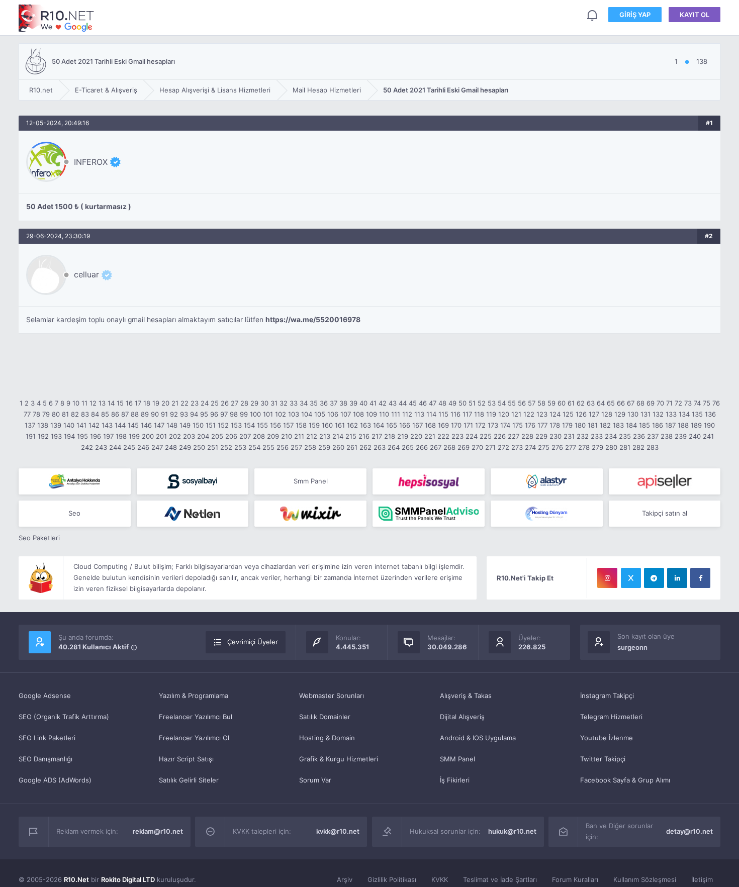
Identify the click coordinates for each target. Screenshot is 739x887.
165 (391, 425)
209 (273, 436)
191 (31, 436)
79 (46, 414)
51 (472, 403)
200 (148, 436)
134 (684, 414)
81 (65, 414)
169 (443, 425)
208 (259, 436)
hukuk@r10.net (512, 831)
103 (293, 414)
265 (408, 447)
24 (205, 403)
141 (81, 425)
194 (69, 436)
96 (214, 414)
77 (27, 414)
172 (480, 425)
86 (115, 414)
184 (631, 425)
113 (419, 414)
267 (435, 447)
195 (82, 436)
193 (56, 436)
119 (491, 414)
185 (644, 425)
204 (203, 436)
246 (143, 447)
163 (365, 425)
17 (138, 403)
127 (594, 414)
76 (716, 403)
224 (472, 436)
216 (363, 436)
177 (542, 425)
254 (254, 447)
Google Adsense (45, 696)
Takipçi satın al (664, 513)
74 (697, 403)
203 (189, 436)
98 (234, 414)
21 (174, 403)
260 (338, 447)
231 (569, 436)
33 (294, 403)
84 (95, 414)
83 (85, 414)
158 (301, 425)
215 (350, 436)
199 (134, 436)
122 (528, 414)
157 (288, 425)
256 (282, 447)
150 (198, 425)
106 (332, 414)
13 (102, 403)
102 (280, 414)
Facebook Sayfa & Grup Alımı (625, 780)
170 (456, 425)
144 (120, 425)
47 (432, 403)
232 (583, 436)
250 (199, 447)
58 (541, 403)
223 (457, 436)
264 (394, 447)
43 (393, 403)
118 (479, 414)
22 (184, 403)
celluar (86, 274)
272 (503, 447)
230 (555, 436)
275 (543, 447)
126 (581, 414)
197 (108, 436)
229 (541, 436)
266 (422, 447)
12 (93, 403)
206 (231, 436)
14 (111, 403)
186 (657, 425)
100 (255, 414)
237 (653, 436)
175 (517, 425)
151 (211, 425)
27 (234, 403)
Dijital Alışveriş (462, 717)
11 (84, 403)
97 (224, 414)
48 (442, 403)
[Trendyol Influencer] (310, 514)
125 (568, 414)
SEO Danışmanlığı (45, 759)
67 (630, 403)
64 (601, 403)
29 (254, 403)
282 (638, 447)
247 (157, 447)
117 (467, 414)
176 (530, 425)
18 (146, 403)
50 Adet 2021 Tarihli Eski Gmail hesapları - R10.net (56, 18)
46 (423, 403)
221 (429, 436)
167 (417, 425)
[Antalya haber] (75, 481)
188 (683, 425)
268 (449, 447)
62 (581, 403)
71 (669, 403)
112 (407, 414)
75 (706, 403)
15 (120, 403)
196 (95, 436)
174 (505, 425)
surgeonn (632, 647)
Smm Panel (311, 481)
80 (56, 414)
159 (314, 425)
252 (226, 447)
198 (121, 436)
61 (571, 403)
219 (402, 436)
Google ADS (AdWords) (55, 780)
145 (133, 425)
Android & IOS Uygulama (478, 738)
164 (378, 425)
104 (306, 414)
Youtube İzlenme (606, 738)
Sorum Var (315, 780)
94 (194, 414)
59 (551, 403)
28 (244, 403)
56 (522, 403)
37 (333, 403)
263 (380, 447)
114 (431, 414)
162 (352, 425)
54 (502, 403)
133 (671, 414)
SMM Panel (457, 759)
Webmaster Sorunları (331, 696)
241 (708, 436)
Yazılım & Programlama (193, 696)
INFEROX (91, 162)
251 (212, 447)
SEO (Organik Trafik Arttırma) (64, 717)
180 (580, 425)
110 (384, 414)
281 (624, 447)
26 (225, 403)
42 (383, 403)
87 (125, 414)
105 (319, 414)
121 (516, 414)
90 (155, 414)
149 (185, 425)
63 (591, 403)
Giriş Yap (635, 15)
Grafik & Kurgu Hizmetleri (338, 759)
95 (204, 414)
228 (527, 436)
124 (555, 414)
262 (365, 447)
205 (217, 436)
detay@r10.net (689, 831)
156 (275, 425)
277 (570, 447)
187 (670, 425)
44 (403, 403)
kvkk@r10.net (337, 831)
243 (101, 447)
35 (314, 403)
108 (358, 414)
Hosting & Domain (327, 738)
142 (94, 425)
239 (681, 436)
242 (87, 447)
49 (452, 403)
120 (503, 414)
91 (164, 414)
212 (311, 436)
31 (274, 403)
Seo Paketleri (39, 538)
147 (159, 425)
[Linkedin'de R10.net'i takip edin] (677, 578)
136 (710, 414)
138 (42, 425)
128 (606, 414)
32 (284, 403)
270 (477, 447)
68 (640, 403)
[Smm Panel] (193, 481)
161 (340, 425)
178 (554, 425)
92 (174, 414)
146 (146, 425)
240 (695, 436)
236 (639, 436)
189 (696, 425)
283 (652, 447)
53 (492, 403)
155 (262, 425)
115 (443, 414)
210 (286, 436)
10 (75, 403)
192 (43, 436)
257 (296, 447)
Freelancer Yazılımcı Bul (195, 717)
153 (236, 425)
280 (611, 447)
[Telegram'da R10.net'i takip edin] (654, 578)
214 (337, 436)
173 (493, 425)
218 (389, 436)
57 (531, 403)
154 (249, 425)
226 (500, 436)
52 (482, 403)
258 (310, 447)
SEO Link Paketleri (47, 738)
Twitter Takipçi (602, 759)
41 (373, 403)
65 (611, 403)
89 (145, 414)
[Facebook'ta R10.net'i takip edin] (700, 578)
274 (530, 447)
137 (30, 425)
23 (195, 403)
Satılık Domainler (324, 717)
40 (363, 403)
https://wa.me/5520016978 (312, 320)
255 (268, 447)
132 (658, 414)
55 (512, 403)
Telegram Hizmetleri (611, 717)
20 (165, 403)
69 (650, 403)
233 (597, 436)
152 (223, 425)
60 (562, 403)
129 (619, 414)
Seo (74, 513)
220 (416, 436)
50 (462, 403)
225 (486, 436)
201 (161, 436)
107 (345, 414)
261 (351, 447)
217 (377, 436)
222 (443, 436)
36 (324, 403)
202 (175, 436)
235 (625, 436)
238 (667, 436)
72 (678, 403)
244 (115, 447)
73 (688, 403)
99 (244, 414)
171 (468, 425)
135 (697, 414)
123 (541, 414)
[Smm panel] (429, 514)
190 (709, 425)
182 (605, 425)
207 (245, 436)
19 (155, 403)
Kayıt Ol (694, 15)
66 (621, 403)
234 (611, 436)
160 (327, 425)
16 (129, 403)
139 (55, 425)
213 (324, 436)
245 (129, 447)
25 (215, 403)
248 (171, 447)
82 (75, 414)
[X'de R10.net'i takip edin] (631, 578)
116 (455, 414)
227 (513, 436)
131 (645, 414)
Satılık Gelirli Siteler (189, 780)
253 (240, 447)
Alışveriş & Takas (466, 696)
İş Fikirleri (455, 780)
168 (430, 425)
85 (105, 414)
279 (597, 447)
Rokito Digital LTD (128, 879)
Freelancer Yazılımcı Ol (194, 738)
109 (371, 414)
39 (353, 403)
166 (404, 425)
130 (632, 414)
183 (618, 425)
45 (413, 403)
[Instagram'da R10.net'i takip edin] (607, 578)
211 (299, 436)
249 (185, 447)
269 (463, 447)
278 (584, 447)
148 (171, 425)
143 (107, 425)
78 (36, 414)
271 (490, 447)
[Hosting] (547, 481)
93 (184, 414)
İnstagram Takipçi (607, 696)
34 (304, 403)
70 (660, 403)
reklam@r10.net (158, 831)
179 (567, 425)
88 (135, 414)
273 (517, 447)
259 (324, 447)
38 (343, 403)
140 (68, 425)
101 (268, 414)
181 (593, 425)
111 (395, 414)
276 (557, 447)
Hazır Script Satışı (186, 759)
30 (264, 403)
